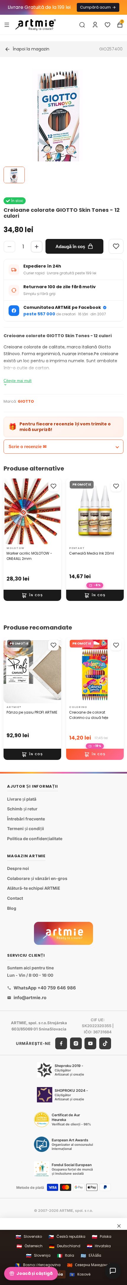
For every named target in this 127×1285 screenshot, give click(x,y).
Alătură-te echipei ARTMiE (33, 888)
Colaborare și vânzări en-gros (37, 878)
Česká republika (66, 1237)
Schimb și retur (22, 808)
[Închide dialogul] (119, 1226)
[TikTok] (105, 1043)
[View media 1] (14, 175)
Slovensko (29, 1237)
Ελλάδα (91, 1256)
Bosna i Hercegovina (38, 1265)
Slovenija (38, 1256)
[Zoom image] (60, 124)
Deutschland (64, 1246)
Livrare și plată (21, 798)
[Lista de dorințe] (107, 25)
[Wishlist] (116, 246)
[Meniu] (7, 24)
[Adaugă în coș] (32, 595)
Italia (65, 1256)
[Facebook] (61, 1043)
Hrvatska (99, 1246)
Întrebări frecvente (26, 818)
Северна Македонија (89, 1265)
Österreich (30, 1246)
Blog (11, 907)
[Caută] (82, 24)
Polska (101, 1237)
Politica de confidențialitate (34, 838)
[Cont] (95, 24)
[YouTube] (90, 1043)
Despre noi (18, 868)
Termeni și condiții (25, 828)
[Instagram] (76, 1043)
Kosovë (79, 1274)
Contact (15, 898)
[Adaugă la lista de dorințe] (53, 486)
